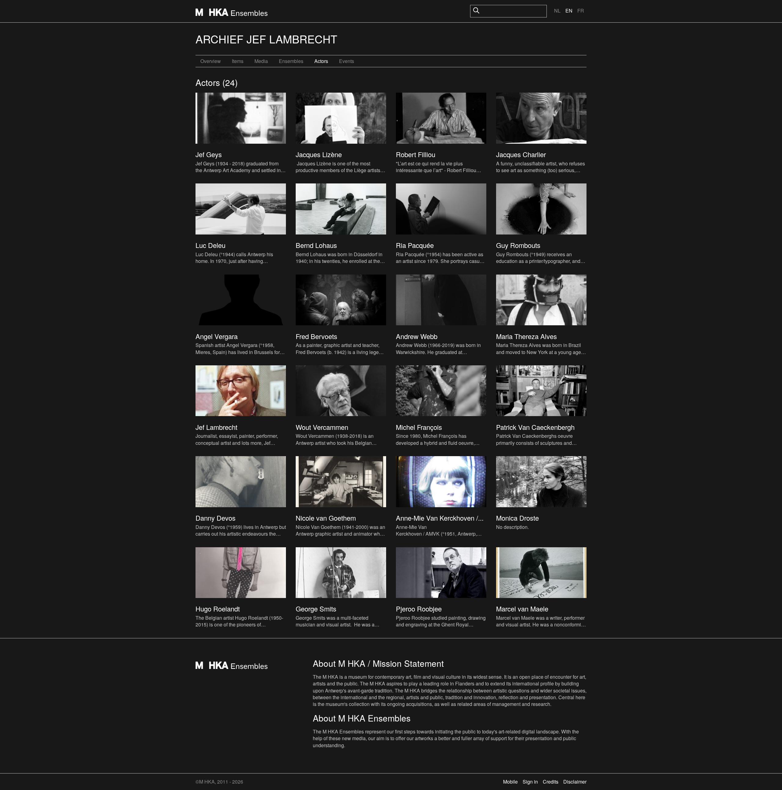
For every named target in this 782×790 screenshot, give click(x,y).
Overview (210, 61)
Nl (557, 10)
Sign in (530, 781)
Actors (321, 61)
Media (261, 61)
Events (346, 61)
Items (237, 61)
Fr (580, 10)
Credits (550, 781)
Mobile (510, 781)
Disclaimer (574, 781)
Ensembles (291, 61)
